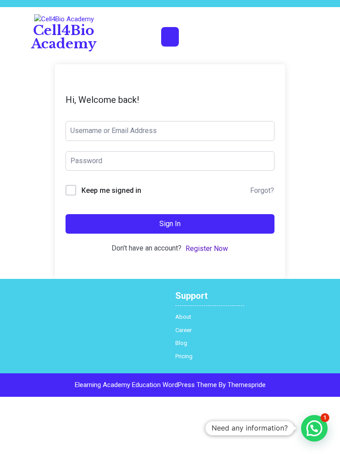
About (183, 316)
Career (183, 330)
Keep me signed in (111, 190)
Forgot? (262, 190)
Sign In (170, 223)
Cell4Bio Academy (64, 37)
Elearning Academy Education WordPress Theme (146, 385)
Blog (181, 343)
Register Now (206, 248)
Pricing (184, 356)
